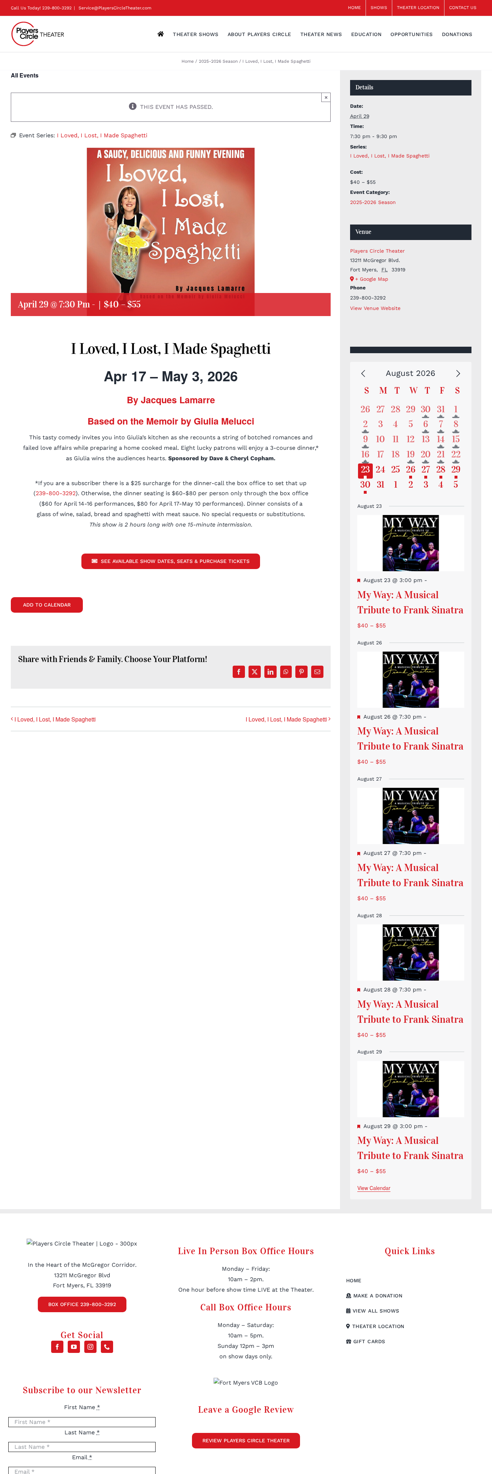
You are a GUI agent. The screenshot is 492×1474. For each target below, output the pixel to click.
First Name (82, 1407)
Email (82, 1457)
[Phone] (107, 1347)
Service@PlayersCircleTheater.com (114, 7)
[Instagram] (90, 1347)
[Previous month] (363, 373)
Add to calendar (47, 605)
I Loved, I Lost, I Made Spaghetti (55, 719)
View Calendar (373, 1187)
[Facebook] (57, 1347)
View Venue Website (375, 308)
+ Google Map (371, 279)
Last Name (82, 1432)
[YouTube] (74, 1347)
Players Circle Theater (377, 251)
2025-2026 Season (373, 202)
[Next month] (458, 373)
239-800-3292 (57, 7)
